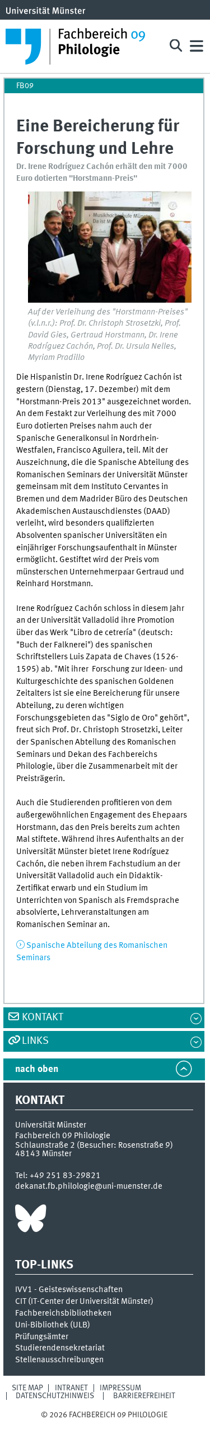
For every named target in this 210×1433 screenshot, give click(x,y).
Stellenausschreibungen (59, 1360)
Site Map (27, 1388)
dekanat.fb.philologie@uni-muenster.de (88, 1186)
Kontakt (42, 1017)
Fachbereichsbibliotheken (63, 1313)
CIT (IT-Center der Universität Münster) (84, 1301)
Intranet (71, 1388)
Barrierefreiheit (144, 1396)
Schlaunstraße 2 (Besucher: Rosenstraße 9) (94, 1145)
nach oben (36, 1069)
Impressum (120, 1388)
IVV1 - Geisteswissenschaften (69, 1289)
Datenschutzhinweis (55, 1396)
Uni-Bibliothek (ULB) (52, 1325)
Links (35, 1041)
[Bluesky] (30, 1221)
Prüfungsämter (41, 1336)
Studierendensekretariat (60, 1348)
